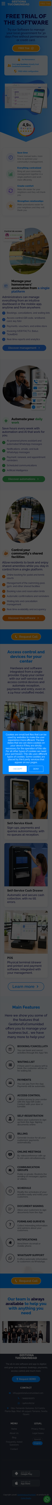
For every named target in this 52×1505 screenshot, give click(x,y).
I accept (17, 769)
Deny (36, 769)
